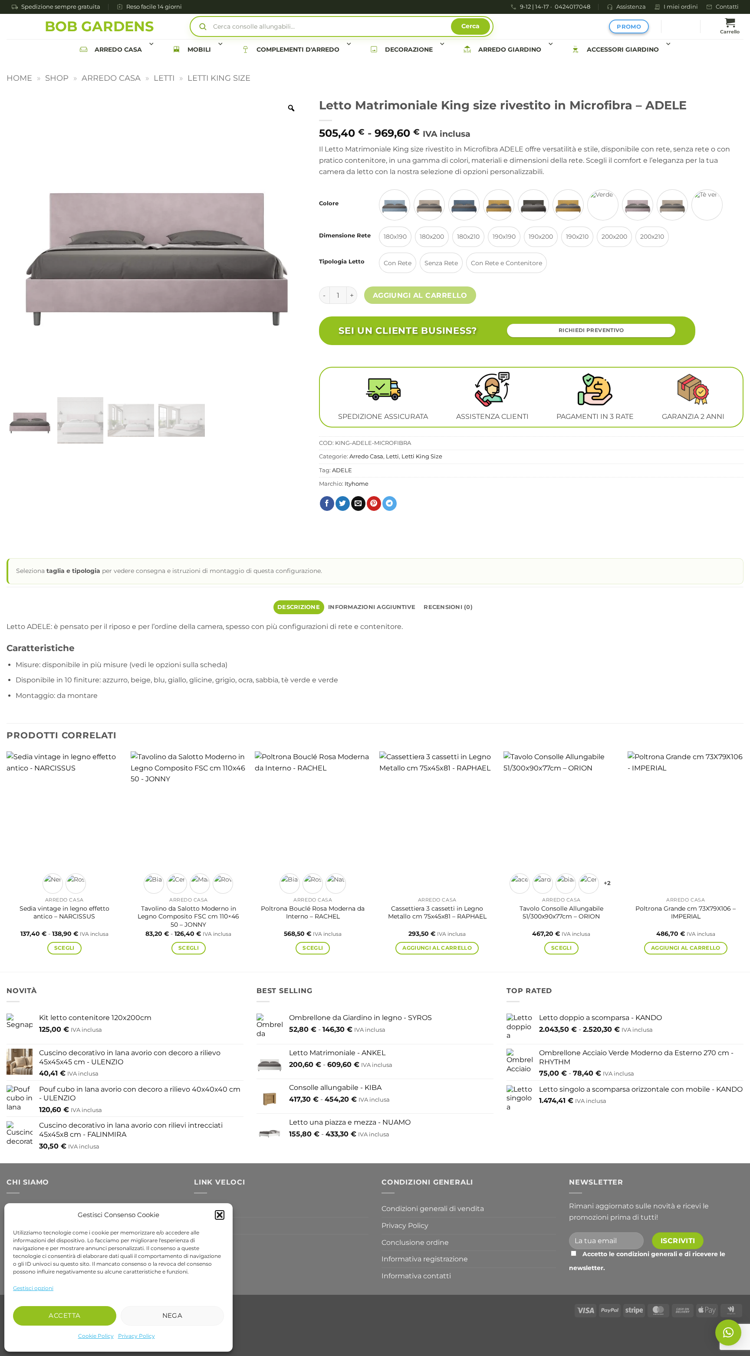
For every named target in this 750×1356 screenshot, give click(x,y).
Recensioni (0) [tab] (448, 607)
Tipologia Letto (342, 262)
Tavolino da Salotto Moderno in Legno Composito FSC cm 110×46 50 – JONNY (188, 916)
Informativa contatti (416, 1276)
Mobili (199, 49)
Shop (57, 78)
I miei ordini (681, 6)
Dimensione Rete (345, 236)
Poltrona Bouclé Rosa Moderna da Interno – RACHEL (313, 913)
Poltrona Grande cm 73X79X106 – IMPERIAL (685, 913)
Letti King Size (219, 78)
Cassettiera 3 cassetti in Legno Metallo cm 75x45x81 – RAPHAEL (437, 913)
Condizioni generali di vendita (433, 1209)
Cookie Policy (96, 1336)
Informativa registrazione (425, 1259)
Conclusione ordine (415, 1242)
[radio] (394, 205)
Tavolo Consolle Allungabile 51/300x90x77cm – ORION (561, 913)
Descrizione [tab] (298, 607)
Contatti (727, 6)
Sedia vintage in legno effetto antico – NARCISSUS (64, 913)
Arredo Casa (118, 49)
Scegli (64, 948)
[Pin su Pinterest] (374, 503)
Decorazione (409, 49)
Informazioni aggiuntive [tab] (371, 607)
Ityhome (356, 484)
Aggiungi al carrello (420, 295)
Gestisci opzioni (33, 1288)
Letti (164, 78)
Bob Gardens (99, 26)
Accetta (64, 1315)
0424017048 (572, 7)
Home (19, 78)
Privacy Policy (136, 1336)
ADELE (342, 470)
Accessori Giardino (623, 49)
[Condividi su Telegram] (389, 503)
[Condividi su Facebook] (327, 503)
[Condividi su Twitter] (343, 503)
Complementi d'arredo (298, 49)
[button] (219, 1215)
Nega (172, 1315)
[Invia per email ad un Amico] (358, 503)
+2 (607, 883)
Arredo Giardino (509, 49)
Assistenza (631, 6)
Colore (329, 204)
